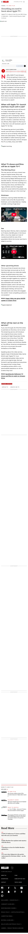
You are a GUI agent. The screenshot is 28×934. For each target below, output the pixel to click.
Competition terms (6, 916)
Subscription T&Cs (20, 878)
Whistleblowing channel (8, 908)
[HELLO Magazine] (6, 2)
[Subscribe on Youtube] (4, 892)
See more (3, 789)
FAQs (16, 875)
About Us (3, 875)
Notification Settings (17, 912)
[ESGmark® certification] (11, 868)
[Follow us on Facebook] (11, 888)
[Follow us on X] (17, 888)
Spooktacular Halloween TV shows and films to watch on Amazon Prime (13, 376)
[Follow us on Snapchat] (11, 892)
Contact (3, 882)
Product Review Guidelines (15, 928)
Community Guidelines (7, 904)
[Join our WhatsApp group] (4, 896)
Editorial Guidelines (7, 920)
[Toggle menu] (2, 1)
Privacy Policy (5, 912)
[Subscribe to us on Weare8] (23, 892)
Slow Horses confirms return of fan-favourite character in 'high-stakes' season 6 (17, 795)
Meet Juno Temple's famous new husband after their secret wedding (17, 802)
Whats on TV (15, 387)
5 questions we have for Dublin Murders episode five (13, 848)
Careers (3, 928)
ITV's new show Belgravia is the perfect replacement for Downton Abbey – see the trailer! (13, 856)
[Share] (25, 66)
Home (3, 5)
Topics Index (18, 882)
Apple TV (5, 387)
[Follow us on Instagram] (4, 888)
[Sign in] (24, 1)
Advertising (4, 878)
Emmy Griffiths (9, 60)
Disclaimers (4, 900)
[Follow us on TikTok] (23, 888)
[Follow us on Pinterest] (17, 892)
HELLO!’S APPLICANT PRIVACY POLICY (11, 924)
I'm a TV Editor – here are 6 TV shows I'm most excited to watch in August (17, 809)
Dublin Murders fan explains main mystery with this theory (13, 841)
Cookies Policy (14, 900)
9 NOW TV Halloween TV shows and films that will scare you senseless (13, 834)
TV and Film (11, 5)
